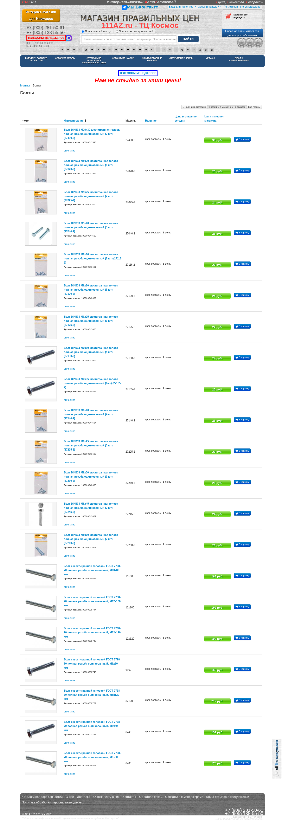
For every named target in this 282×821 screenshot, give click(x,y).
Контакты (129, 797)
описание (69, 150)
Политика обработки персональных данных (53, 802)
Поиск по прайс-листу (98, 31)
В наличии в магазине (194, 107)
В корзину (243, 139)
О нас (70, 797)
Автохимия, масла (123, 58)
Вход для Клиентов (181, 6)
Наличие (150, 120)
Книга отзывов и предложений (227, 797)
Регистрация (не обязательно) (242, 6)
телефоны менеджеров (46, 37)
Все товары (254, 107)
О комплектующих (106, 797)
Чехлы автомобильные (239, 59)
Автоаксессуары (65, 58)
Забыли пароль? (209, 6)
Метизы (210, 58)
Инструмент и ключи (181, 58)
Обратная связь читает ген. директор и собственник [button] (242, 33)
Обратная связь (150, 797)
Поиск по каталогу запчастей (136, 31)
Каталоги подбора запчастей (36, 59)
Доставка (83, 797)
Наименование (73, 120)
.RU (29, 2)
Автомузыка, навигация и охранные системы (94, 60)
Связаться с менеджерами (184, 797)
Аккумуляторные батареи (152, 59)
